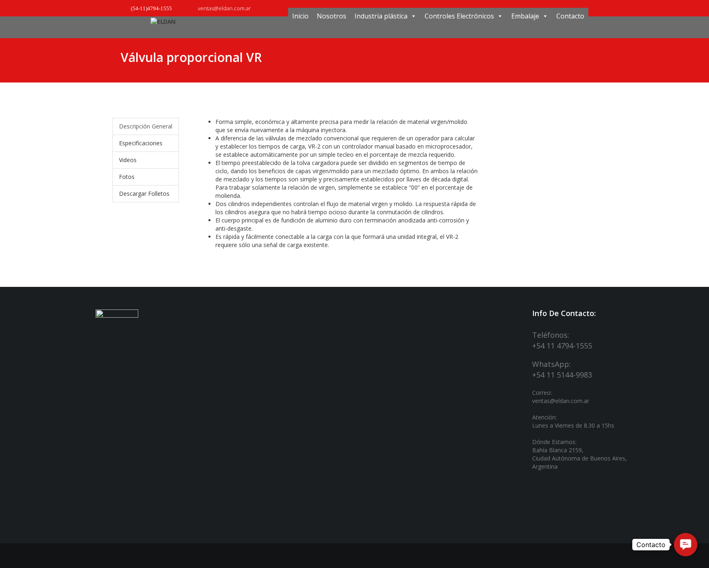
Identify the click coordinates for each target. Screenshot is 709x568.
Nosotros (331, 16)
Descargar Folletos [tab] (144, 193)
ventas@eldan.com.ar (224, 8)
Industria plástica (380, 16)
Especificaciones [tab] (140, 143)
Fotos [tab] (127, 177)
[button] (685, 544)
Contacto (570, 16)
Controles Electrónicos (459, 16)
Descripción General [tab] (145, 126)
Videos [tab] (128, 160)
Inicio (300, 16)
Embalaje (525, 16)
